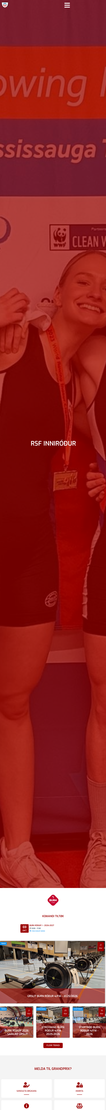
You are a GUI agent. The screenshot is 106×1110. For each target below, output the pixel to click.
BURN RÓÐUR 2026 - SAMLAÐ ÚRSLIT (17, 1032)
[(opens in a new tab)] (53, 1022)
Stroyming (41, 1009)
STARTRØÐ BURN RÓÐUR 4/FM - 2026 (89, 1030)
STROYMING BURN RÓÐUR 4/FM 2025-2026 (53, 1030)
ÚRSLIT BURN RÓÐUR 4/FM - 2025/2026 (52, 996)
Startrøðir (78, 1009)
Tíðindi (3, 944)
